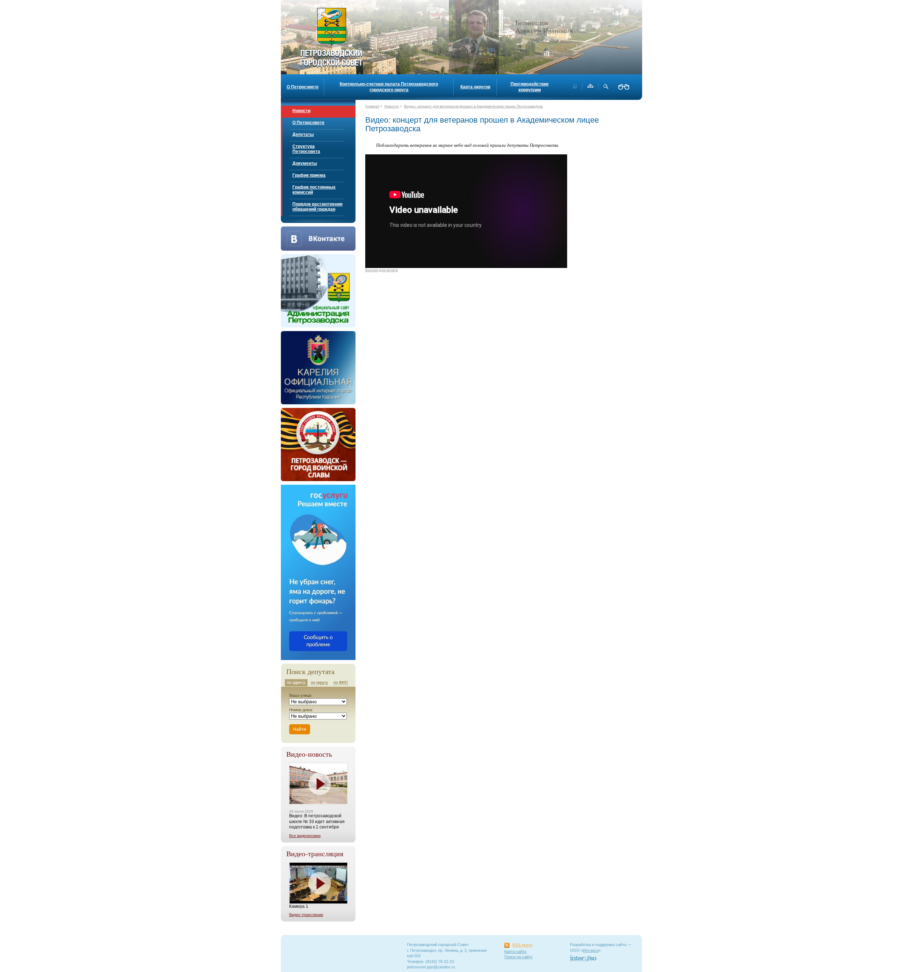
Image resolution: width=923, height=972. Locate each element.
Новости (301, 110)
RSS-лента (522, 945)
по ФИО (341, 682)
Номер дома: (301, 710)
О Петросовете (303, 86)
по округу (319, 682)
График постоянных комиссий (314, 190)
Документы (304, 163)
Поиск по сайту (518, 957)
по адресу (296, 682)
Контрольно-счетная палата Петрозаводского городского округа (389, 87)
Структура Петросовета (306, 149)
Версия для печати (381, 270)
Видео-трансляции (306, 914)
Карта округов (475, 86)
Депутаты (303, 134)
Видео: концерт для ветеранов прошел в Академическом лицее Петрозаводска (473, 106)
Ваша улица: (300, 695)
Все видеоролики (305, 836)
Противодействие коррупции (530, 87)
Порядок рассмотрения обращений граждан (317, 207)
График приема (309, 175)
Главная (372, 106)
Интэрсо (591, 950)
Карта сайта (515, 951)
